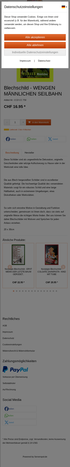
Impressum (25, 61)
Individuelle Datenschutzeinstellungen (35, 52)
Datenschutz (44, 61)
